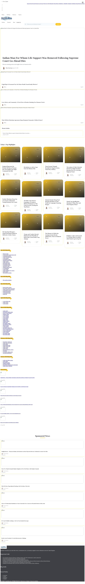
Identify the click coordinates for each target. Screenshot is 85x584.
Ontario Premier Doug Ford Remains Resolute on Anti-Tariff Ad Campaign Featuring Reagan (53, 202)
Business (14, 14)
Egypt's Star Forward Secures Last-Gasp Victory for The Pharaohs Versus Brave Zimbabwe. (34, 3)
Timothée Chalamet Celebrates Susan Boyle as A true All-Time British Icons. (67, 3)
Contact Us (18, 22)
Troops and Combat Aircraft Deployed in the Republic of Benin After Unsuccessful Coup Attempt (32, 237)
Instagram (5, 577)
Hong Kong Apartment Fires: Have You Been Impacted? (14, 558)
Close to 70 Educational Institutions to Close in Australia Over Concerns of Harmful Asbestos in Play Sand (16, 404)
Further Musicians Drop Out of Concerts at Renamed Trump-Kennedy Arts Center (9, 200)
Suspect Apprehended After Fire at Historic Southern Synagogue (15, 559)
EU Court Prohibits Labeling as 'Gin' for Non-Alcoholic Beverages (10, 413)
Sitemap (27, 580)
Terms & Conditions (34, 580)
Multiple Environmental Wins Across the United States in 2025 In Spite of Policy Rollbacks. (21, 563)
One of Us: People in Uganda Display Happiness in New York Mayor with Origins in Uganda (14, 386)
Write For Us (23, 580)
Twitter (4, 576)
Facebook (5, 575)
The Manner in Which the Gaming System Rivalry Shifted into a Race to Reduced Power (53, 236)
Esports (20, 14)
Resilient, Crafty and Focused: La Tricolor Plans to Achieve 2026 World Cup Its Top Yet (74, 237)
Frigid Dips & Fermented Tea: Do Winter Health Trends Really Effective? (20, 84)
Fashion (3, 22)
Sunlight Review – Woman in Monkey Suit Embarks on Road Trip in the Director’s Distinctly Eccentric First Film (17, 377)
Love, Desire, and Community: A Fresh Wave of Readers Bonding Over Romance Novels (23, 102)
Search (58, 24)
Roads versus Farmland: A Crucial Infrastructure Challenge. (9, 422)
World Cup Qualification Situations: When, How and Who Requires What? (74, 203)
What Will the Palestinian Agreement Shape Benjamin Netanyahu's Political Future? (22, 120)
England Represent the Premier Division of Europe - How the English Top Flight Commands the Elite (9, 169)
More (14, 22)
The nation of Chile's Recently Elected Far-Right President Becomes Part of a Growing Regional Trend (74, 169)
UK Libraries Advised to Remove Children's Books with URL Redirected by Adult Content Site (22, 557)
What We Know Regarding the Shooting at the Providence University (10, 395)
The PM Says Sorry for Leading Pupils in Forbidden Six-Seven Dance (17, 562)
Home (3, 14)
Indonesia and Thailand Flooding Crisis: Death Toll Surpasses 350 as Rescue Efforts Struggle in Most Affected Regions (26, 561)
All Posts (8, 14)
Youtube (4, 578)
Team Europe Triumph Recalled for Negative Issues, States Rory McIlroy (52, 168)
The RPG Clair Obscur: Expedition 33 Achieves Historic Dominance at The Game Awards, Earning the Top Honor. (31, 204)
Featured (9, 22)
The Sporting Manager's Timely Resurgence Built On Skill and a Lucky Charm (9, 233)
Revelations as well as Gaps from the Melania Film (31, 168)
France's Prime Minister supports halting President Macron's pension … (16, 133)
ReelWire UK (8, 580)
